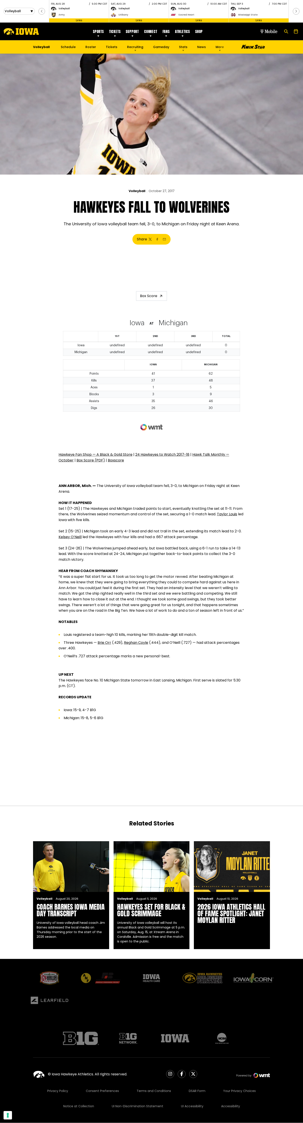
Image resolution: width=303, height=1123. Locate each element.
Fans (166, 31)
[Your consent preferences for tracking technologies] (8, 1115)
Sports (98, 31)
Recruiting (135, 47)
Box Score (148, 295)
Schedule (68, 47)
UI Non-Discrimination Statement (137, 1106)
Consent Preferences (102, 1091)
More (220, 47)
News (201, 47)
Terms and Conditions (154, 1091)
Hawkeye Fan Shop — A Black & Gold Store (95, 454)
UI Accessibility (192, 1106)
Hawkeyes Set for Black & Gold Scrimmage (151, 910)
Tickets (115, 31)
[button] (41, 11)
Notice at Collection (78, 1106)
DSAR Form (197, 1091)
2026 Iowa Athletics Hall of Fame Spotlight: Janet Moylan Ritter (231, 913)
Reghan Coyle (136, 642)
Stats (183, 47)
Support (132, 31)
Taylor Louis (227, 514)
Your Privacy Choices (239, 1091)
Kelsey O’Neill (70, 536)
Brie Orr (104, 642)
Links (79, 20)
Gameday (161, 47)
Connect (150, 31)
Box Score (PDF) (91, 460)
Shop (199, 31)
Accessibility (230, 1106)
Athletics (182, 31)
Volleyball (137, 191)
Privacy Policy (57, 1091)
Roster (90, 47)
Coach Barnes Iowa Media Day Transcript (71, 910)
